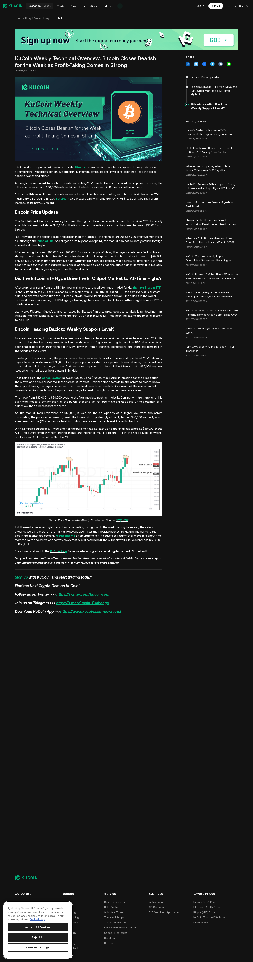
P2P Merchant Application (164, 912)
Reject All (38, 937)
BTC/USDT (122, 520)
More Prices (200, 922)
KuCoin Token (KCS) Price (209, 917)
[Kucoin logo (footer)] (28, 877)
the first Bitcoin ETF (147, 287)
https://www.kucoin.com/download (90, 611)
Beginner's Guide (114, 901)
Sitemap (109, 943)
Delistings (110, 937)
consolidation (52, 377)
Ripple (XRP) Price (204, 912)
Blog (28, 18)
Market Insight (43, 18)
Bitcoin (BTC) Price (204, 901)
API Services (156, 907)
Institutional (156, 901)
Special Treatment (115, 932)
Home (18, 18)
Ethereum (62, 198)
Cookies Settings (37, 947)
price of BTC (45, 241)
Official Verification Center (120, 927)
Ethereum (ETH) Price (206, 907)
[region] (38, 930)
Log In (200, 5)
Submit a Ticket (114, 912)
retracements (65, 535)
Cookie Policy (37, 919)
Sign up (21, 577)
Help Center (111, 907)
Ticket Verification (115, 922)
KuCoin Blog (58, 551)
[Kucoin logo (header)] (12, 6)
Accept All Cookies (38, 927)
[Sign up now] (126, 39)
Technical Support (115, 917)
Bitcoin (80, 167)
